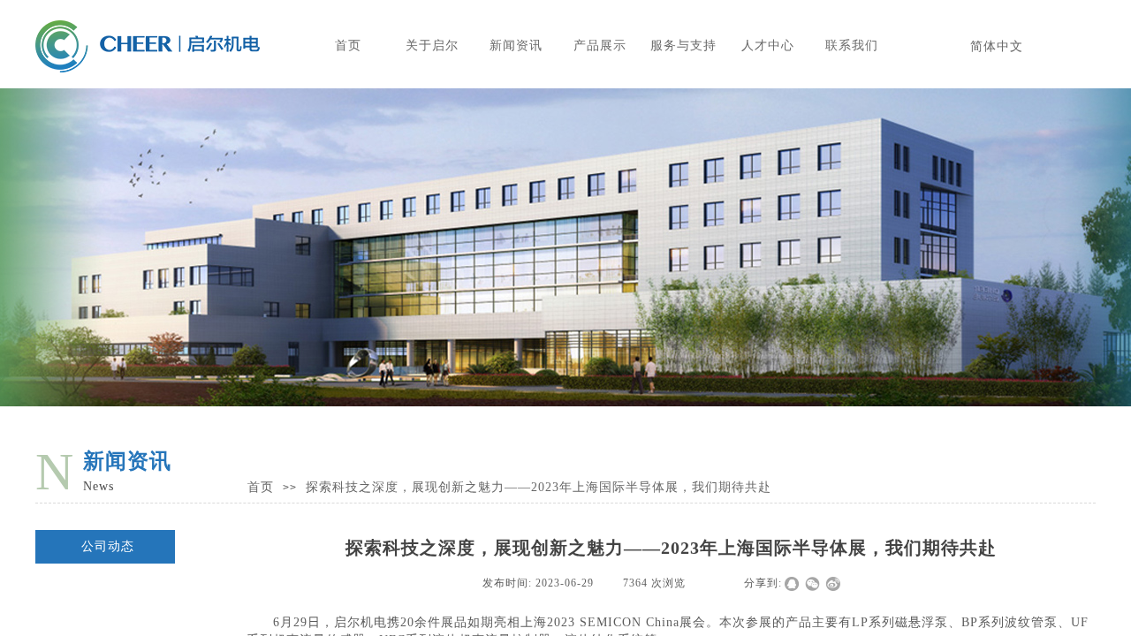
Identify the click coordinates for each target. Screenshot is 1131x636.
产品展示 (599, 45)
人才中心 (767, 45)
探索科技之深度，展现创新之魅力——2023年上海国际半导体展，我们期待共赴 (538, 487)
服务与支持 (683, 45)
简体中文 (996, 46)
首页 (348, 45)
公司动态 (107, 546)
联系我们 (851, 45)
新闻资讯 (516, 45)
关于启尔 (432, 45)
